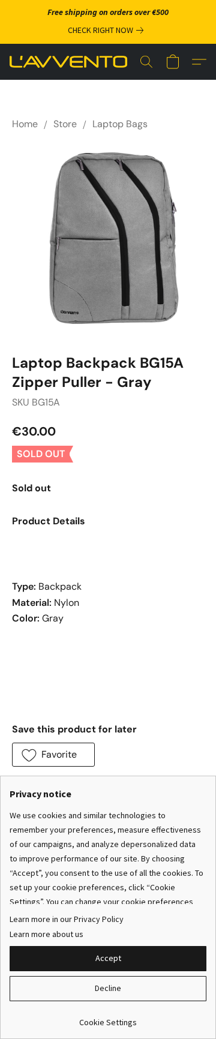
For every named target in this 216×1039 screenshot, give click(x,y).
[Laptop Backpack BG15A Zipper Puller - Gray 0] (108, 239)
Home (25, 124)
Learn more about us (46, 934)
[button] (71, 62)
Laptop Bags (120, 124)
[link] (108, 30)
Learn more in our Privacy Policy (67, 919)
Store (65, 124)
